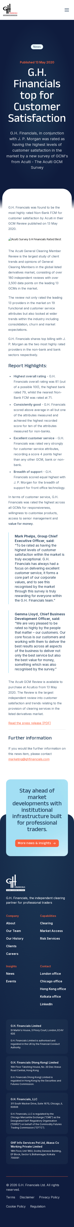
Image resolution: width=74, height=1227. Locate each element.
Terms (10, 1197)
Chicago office (51, 981)
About (10, 923)
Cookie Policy (16, 1206)
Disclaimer (27, 1197)
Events (11, 981)
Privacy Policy (49, 1197)
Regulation (37, 1206)
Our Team (13, 931)
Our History (14, 938)
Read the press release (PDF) (29, 723)
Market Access (51, 931)
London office (50, 973)
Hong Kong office (53, 989)
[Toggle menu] (67, 10)
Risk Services (50, 938)
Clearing (46, 923)
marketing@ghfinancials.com (29, 759)
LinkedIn (46, 1004)
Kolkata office (50, 996)
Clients (11, 946)
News (10, 973)
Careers (12, 954)
